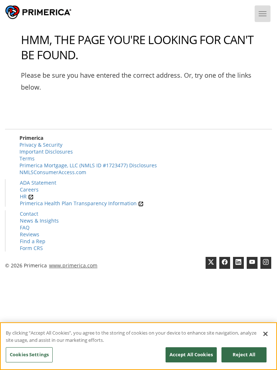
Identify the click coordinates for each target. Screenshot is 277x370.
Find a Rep (32, 241)
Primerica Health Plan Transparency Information (79, 203)
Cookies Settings (29, 354)
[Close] (265, 334)
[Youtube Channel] (252, 263)
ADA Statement (38, 182)
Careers (29, 189)
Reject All (244, 354)
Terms (27, 158)
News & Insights (39, 220)
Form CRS (31, 248)
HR (24, 196)
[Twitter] (211, 263)
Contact (29, 213)
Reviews (29, 234)
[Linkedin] (238, 263)
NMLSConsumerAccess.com (52, 172)
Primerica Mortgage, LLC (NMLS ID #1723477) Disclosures (88, 165)
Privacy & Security (40, 144)
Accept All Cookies (191, 354)
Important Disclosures (46, 151)
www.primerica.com (73, 265)
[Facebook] (224, 263)
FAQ (25, 227)
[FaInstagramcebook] (265, 263)
